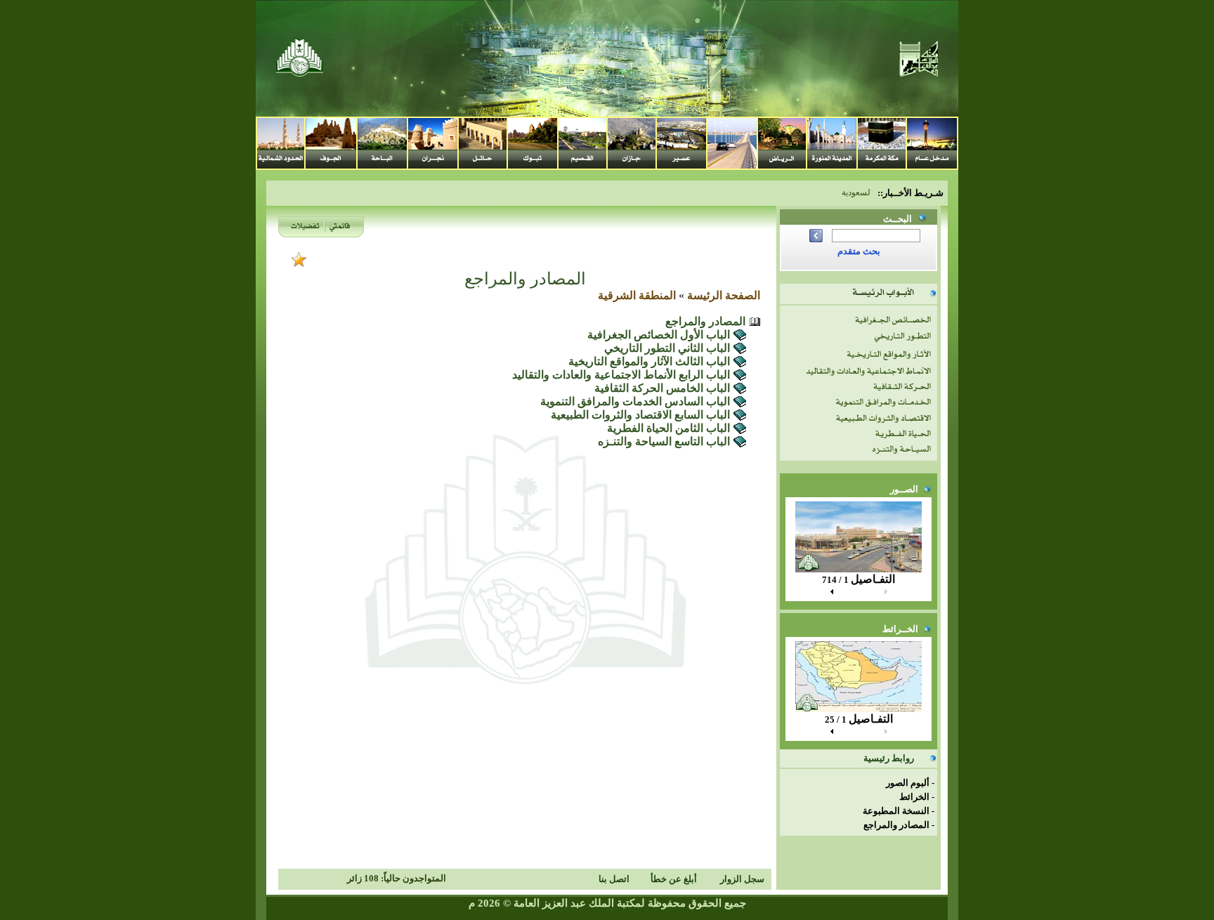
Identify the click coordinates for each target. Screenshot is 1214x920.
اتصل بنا (614, 879)
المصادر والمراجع (896, 825)
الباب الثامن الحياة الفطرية (668, 428)
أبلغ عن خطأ (674, 879)
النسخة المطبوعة (896, 811)
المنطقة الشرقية (637, 295)
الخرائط (914, 796)
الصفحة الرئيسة (723, 295)
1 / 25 (836, 719)
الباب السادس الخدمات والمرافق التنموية (635, 401)
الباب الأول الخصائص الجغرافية (658, 335)
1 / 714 (835, 579)
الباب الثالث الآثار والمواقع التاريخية (649, 361)
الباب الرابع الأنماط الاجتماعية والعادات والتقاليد (621, 375)
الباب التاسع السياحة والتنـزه (664, 441)
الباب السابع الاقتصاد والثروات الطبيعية (640, 415)
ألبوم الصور (907, 782)
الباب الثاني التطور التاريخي (667, 348)
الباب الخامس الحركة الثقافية (662, 388)
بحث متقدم (858, 251)
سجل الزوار (742, 879)
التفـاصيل (873, 579)
